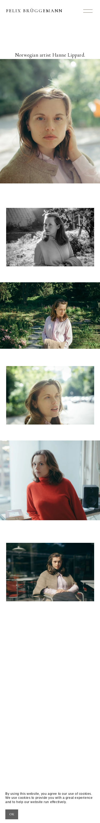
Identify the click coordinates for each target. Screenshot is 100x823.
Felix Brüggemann (34, 11)
